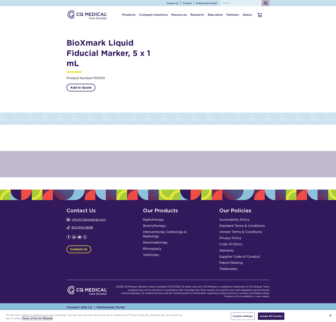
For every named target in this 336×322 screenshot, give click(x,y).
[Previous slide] (182, 57)
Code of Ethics (230, 244)
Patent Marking (231, 263)
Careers (171, 3)
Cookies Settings (243, 316)
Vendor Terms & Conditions (240, 232)
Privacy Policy (230, 238)
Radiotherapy (153, 219)
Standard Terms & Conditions (242, 226)
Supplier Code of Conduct (239, 256)
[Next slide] (264, 57)
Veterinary (151, 255)
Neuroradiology (155, 242)
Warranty (226, 250)
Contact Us (79, 249)
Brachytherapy (154, 226)
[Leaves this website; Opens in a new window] (68, 238)
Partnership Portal (206, 3)
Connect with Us (79, 307)
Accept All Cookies (271, 316)
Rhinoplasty (152, 249)
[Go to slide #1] (205, 83)
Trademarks (228, 269)
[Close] (330, 315)
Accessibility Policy (234, 219)
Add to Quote (81, 87)
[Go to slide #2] (223, 83)
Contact (187, 3)
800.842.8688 (82, 227)
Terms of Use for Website (37, 318)
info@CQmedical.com (89, 219)
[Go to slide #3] (241, 83)
